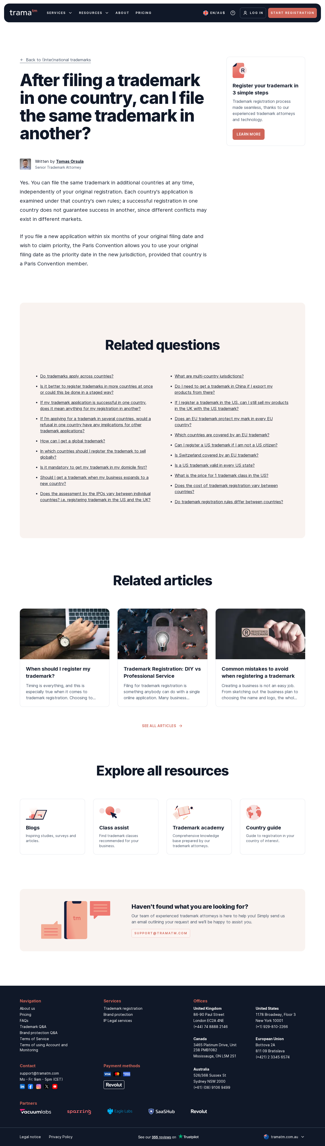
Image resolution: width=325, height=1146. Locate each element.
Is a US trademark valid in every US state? (215, 465)
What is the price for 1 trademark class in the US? (221, 475)
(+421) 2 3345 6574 (273, 1057)
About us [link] (27, 1008)
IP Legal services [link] (118, 1020)
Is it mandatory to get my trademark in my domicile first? (93, 467)
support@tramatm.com (39, 1073)
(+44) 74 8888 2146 (210, 1026)
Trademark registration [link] (123, 1008)
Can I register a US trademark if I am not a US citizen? (226, 445)
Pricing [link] (25, 1014)
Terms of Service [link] (34, 1039)
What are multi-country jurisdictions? (209, 376)
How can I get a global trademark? (72, 440)
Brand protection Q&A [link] (38, 1033)
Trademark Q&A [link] (33, 1026)
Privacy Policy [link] (61, 1137)
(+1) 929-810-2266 (272, 1026)
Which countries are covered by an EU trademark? (222, 434)
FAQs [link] (24, 1020)
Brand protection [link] (118, 1014)
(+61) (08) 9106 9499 (211, 1087)
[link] (265, 101)
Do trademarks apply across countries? (76, 376)
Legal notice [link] (30, 1137)
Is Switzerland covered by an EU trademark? (216, 455)
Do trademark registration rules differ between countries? (229, 501)
